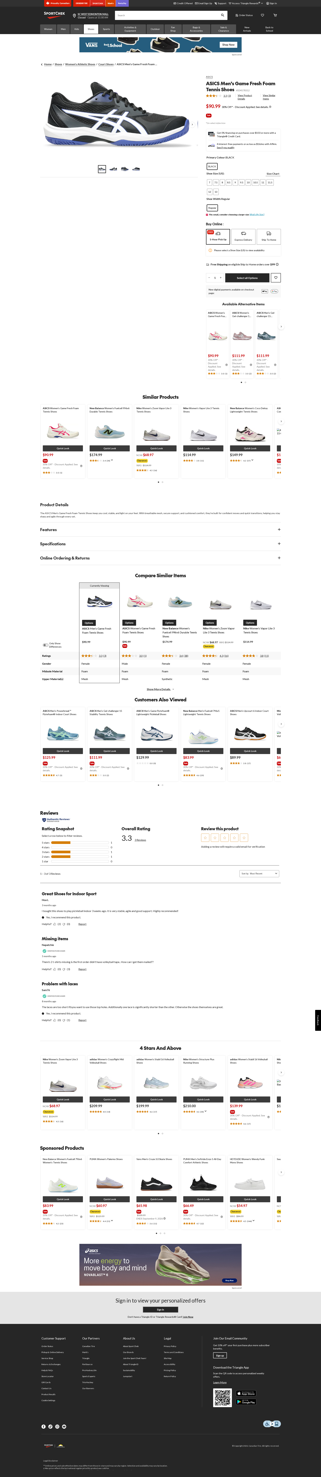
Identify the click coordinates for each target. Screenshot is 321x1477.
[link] (220, 96)
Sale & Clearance (223, 29)
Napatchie (48, 944)
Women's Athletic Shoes (80, 64)
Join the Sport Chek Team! (134, 1358)
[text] (218, 374)
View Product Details (245, 97)
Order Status (246, 15)
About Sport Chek (131, 1346)
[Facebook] (43, 1427)
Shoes (91, 29)
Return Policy (170, 1376)
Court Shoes (106, 64)
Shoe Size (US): (215, 173)
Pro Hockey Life (89, 1370)
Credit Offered (185, 3)
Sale (208, 115)
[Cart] (275, 15)
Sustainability (129, 1370)
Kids (76, 29)
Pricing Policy (170, 1370)
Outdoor (155, 29)
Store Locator (47, 1376)
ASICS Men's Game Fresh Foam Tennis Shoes (240, 86)
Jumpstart (127, 1376)
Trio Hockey (87, 1382)
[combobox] (262, 873)
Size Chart (273, 173)
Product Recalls (48, 1394)
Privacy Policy (170, 1346)
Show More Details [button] (159, 689)
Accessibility (169, 1364)
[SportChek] (98, 3)
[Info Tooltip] (270, 107)
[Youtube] (64, 1427)
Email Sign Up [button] (205, 3)
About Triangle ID (130, 1364)
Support (222, 3)
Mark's (85, 1352)
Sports (106, 29)
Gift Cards (45, 1382)
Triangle (85, 1358)
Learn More (220, 1382)
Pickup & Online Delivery (52, 1352)
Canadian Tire (88, 1346)
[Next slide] (281, 327)
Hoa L (45, 899)
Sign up (220, 1355)
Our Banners (88, 1388)
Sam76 (46, 990)
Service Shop (47, 1358)
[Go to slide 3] (125, 169)
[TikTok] (50, 1427)
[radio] (212, 166)
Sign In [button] (273, 3)
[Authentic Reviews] (56, 820)
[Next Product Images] (192, 125)
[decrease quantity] (209, 277)
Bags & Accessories (196, 29)
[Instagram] (57, 1427)
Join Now (188, 1316)
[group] (62, 460)
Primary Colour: (216, 157)
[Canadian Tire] (81, 3)
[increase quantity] (221, 277)
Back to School (269, 29)
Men (63, 29)
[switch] (47, 645)
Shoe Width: (213, 198)
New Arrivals (247, 29)
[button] (223, 15)
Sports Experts (88, 1376)
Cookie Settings (48, 1400)
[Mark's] (111, 3)
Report (82, 924)
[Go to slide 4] (136, 169)
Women (48, 29)
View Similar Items (269, 97)
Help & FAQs (47, 1370)
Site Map (167, 1358)
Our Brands (128, 1352)
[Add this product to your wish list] (276, 277)
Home (48, 64)
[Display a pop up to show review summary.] (113, 461)
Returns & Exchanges (51, 1364)
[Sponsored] (160, 44)
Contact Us (46, 1388)
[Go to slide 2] (113, 169)
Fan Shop (173, 29)
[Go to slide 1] (102, 169)
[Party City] (122, 3)
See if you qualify (225, 147)
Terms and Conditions (174, 1352)
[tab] (218, 236)
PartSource (87, 1364)
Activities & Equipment (130, 29)
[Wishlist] (262, 15)
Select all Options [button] (247, 277)
